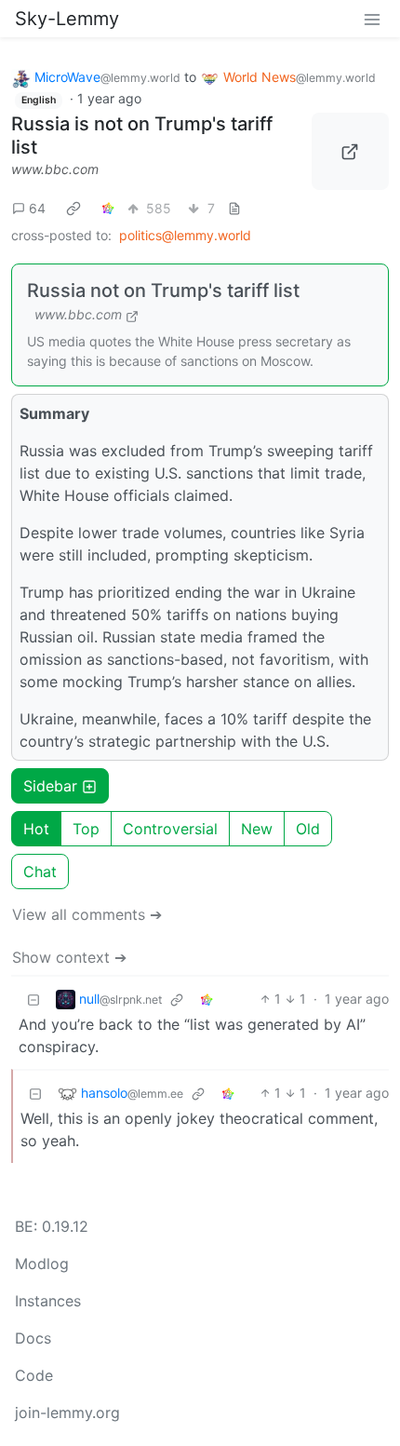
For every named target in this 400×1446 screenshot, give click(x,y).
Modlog (42, 1263)
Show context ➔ (69, 957)
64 (37, 208)
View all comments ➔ (87, 914)
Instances (48, 1300)
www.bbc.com (55, 169)
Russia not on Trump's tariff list (163, 290)
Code (34, 1375)
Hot (36, 828)
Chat (40, 871)
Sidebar (50, 786)
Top (86, 828)
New (257, 828)
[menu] (372, 19)
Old (308, 828)
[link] (73, 207)
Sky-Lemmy (67, 18)
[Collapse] (33, 998)
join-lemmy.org (67, 1412)
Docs (33, 1338)
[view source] (234, 208)
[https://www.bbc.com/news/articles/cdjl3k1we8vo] (351, 152)
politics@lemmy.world (185, 235)
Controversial (170, 828)
